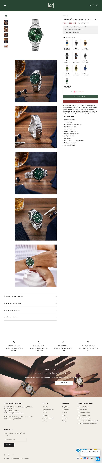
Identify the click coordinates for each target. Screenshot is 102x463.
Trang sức (65, 412)
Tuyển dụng (45, 415)
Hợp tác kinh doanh (48, 409)
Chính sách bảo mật (48, 418)
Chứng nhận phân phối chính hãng (87, 423)
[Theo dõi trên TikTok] (13, 455)
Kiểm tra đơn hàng (83, 407)
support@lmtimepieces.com (16, 413)
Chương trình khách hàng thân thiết (88, 421)
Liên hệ (44, 421)
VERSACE (65, 16)
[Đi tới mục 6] (6, 46)
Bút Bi (63, 415)
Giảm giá (64, 421)
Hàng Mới (64, 418)
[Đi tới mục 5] (6, 41)
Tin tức (44, 412)
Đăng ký (64, 382)
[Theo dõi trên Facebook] (4, 455)
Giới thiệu (45, 407)
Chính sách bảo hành (84, 412)
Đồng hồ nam (66, 407)
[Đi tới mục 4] (6, 35)
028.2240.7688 (14, 411)
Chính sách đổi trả (83, 409)
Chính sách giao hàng (84, 415)
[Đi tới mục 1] (6, 16)
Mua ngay (80, 101)
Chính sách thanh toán (84, 418)
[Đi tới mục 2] (6, 22)
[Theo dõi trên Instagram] (9, 455)
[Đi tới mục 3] (6, 29)
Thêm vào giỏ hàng (80, 96)
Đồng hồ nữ (65, 409)
